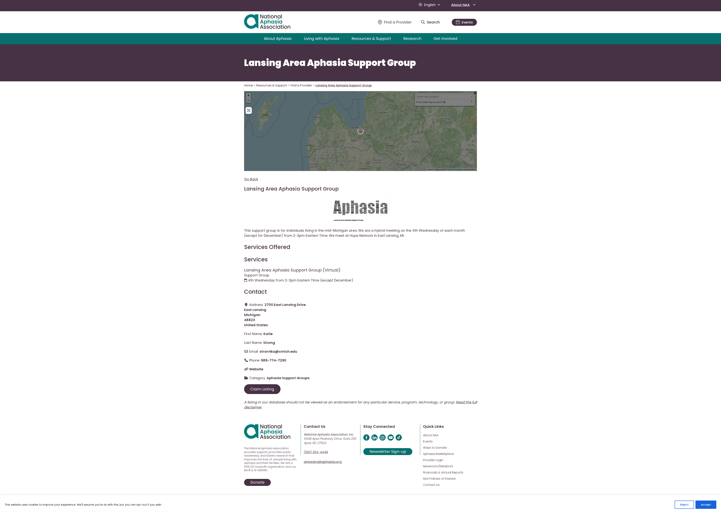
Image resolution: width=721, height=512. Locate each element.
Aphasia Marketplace (438, 454)
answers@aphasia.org (323, 461)
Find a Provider (301, 85)
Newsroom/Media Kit (438, 466)
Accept (706, 505)
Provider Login (433, 460)
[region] (360, 503)
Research (412, 38)
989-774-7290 (273, 360)
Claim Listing (262, 389)
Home (248, 85)
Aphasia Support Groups (288, 378)
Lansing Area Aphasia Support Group (330, 62)
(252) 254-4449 (316, 452)
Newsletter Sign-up (388, 451)
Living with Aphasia (321, 38)
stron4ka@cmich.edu (278, 351)
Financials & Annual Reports (443, 472)
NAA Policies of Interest (439, 478)
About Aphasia (278, 38)
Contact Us (431, 485)
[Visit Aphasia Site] (271, 22)
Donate (257, 482)
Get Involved (445, 38)
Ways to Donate (435, 447)
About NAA (460, 4)
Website (256, 369)
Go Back (251, 179)
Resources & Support (371, 38)
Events (428, 441)
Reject (684, 505)
